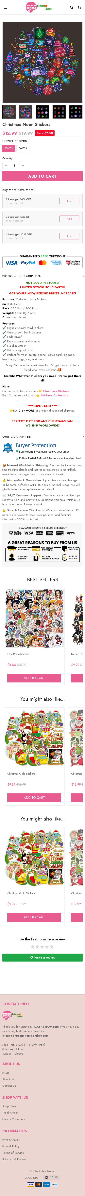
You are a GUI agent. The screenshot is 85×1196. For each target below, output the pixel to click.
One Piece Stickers (18, 654)
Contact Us (9, 1085)
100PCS (21, 141)
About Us (8, 1079)
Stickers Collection (54, 395)
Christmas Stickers (56, 391)
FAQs (5, 1073)
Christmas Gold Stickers (21, 774)
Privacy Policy (11, 1140)
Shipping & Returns (14, 1159)
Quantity (7, 158)
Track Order (10, 1113)
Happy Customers (13, 1119)
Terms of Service (13, 1153)
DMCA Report (33, 1178)
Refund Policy (10, 1146)
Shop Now (9, 1106)
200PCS (23, 148)
